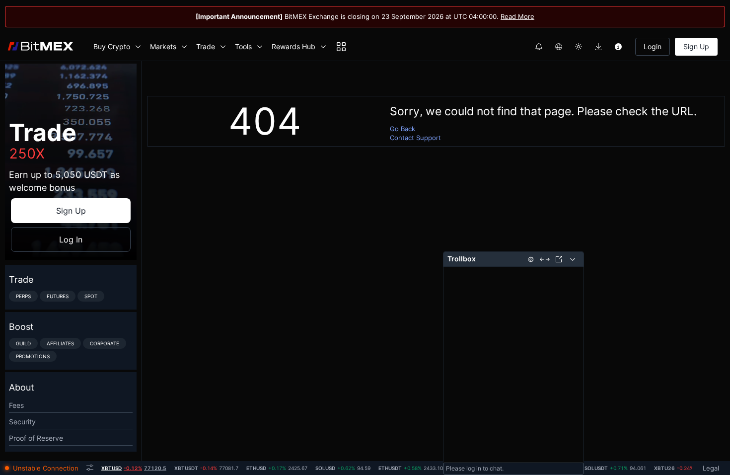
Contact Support (415, 138)
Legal (711, 468)
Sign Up (696, 46)
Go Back (402, 129)
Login (652, 46)
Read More (517, 16)
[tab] (133, 468)
